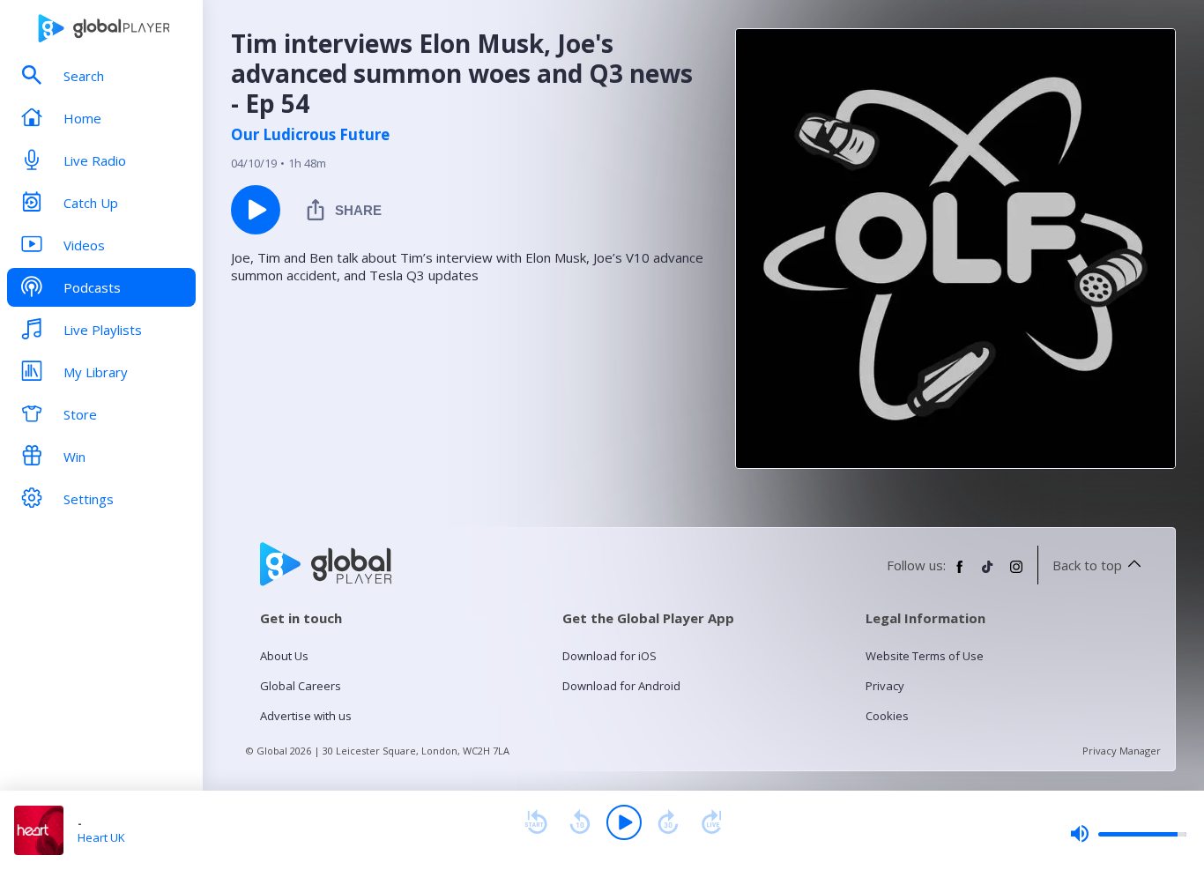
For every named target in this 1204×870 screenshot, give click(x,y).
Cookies (887, 716)
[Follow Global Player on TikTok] (988, 573)
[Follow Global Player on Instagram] (1016, 573)
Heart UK (101, 837)
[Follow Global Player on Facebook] (960, 573)
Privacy (885, 686)
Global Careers (300, 686)
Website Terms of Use (925, 656)
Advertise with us (306, 716)
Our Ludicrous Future (310, 135)
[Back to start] (536, 822)
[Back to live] (712, 822)
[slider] (1128, 834)
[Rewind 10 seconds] (580, 822)
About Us (284, 656)
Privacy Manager (1121, 750)
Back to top (1087, 565)
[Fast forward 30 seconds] (668, 822)
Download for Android (621, 686)
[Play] (624, 822)
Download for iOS (609, 656)
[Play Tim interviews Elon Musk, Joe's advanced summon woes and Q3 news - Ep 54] (255, 209)
